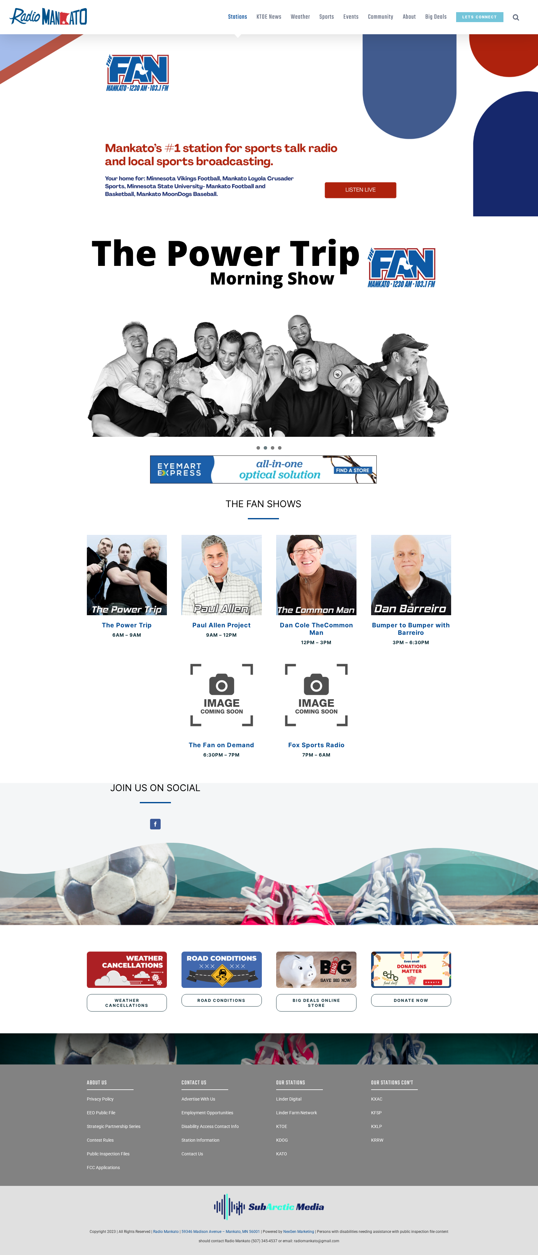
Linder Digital (288, 1099)
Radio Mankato (166, 1231)
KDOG (282, 1140)
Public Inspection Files (108, 1153)
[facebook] (155, 824)
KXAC (376, 1099)
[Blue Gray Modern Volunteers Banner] (269, 37)
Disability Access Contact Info (210, 1126)
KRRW (377, 1140)
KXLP (376, 1126)
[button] (516, 17)
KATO (281, 1153)
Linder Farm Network (296, 1112)
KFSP (376, 1112)
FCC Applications (103, 1167)
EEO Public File (101, 1112)
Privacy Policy (100, 1099)
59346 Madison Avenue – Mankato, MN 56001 (221, 1231)
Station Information (200, 1140)
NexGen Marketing (298, 1231)
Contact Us (192, 1153)
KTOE (281, 1126)
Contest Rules (100, 1140)
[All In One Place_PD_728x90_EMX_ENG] (263, 458)
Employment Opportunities (207, 1112)
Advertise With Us (198, 1099)
